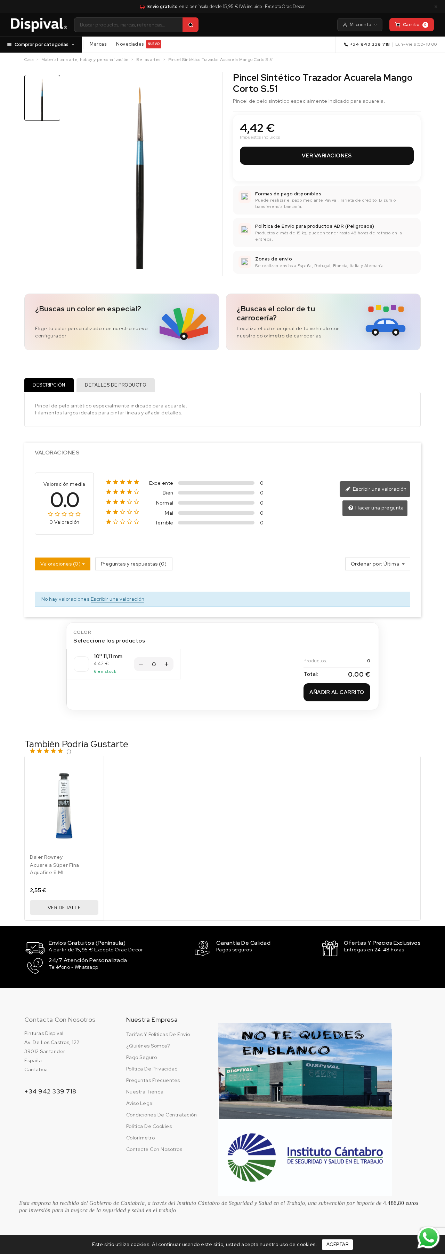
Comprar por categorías (41, 44)
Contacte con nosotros (154, 1149)
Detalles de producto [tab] (115, 385)
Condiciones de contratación (161, 1115)
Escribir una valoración (378, 489)
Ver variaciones (327, 155)
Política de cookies (149, 1126)
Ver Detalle (64, 907)
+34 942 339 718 (370, 44)
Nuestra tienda (145, 1092)
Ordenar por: (366, 564)
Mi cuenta (360, 25)
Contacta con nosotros (59, 1019)
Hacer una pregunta (379, 508)
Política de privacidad (152, 1069)
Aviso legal (140, 1103)
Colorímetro (140, 1138)
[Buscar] (191, 24)
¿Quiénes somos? (148, 1046)
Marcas (98, 44)
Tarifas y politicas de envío (158, 1034)
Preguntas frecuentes (153, 1080)
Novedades (138, 44)
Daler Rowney (46, 857)
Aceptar (337, 1244)
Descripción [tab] (49, 385)
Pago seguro (141, 1057)
